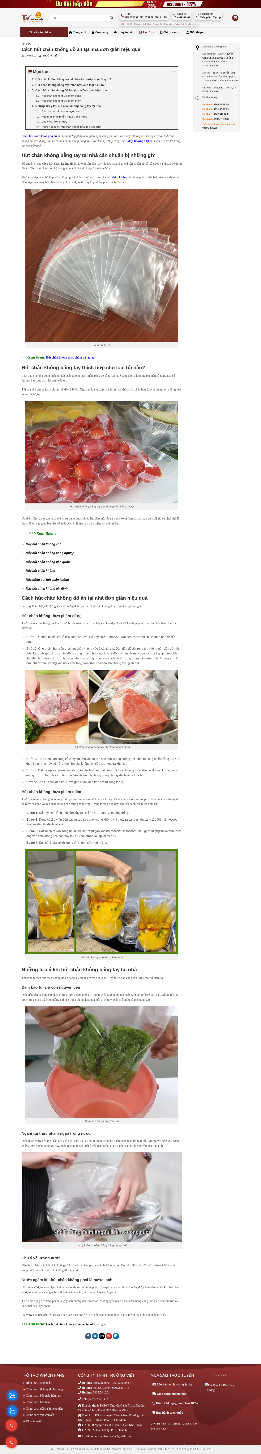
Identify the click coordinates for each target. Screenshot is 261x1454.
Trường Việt (51, 56)
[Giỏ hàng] (235, 18)
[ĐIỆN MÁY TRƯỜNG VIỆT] (33, 18)
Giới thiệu (196, 32)
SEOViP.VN (204, 1448)
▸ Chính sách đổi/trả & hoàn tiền (43, 1408)
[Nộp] (111, 18)
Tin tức (147, 32)
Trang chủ (79, 32)
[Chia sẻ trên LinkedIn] (116, 1336)
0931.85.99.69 (221, 109)
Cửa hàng (101, 32)
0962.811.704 (221, 114)
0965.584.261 (101, 1392)
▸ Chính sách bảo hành (37, 1402)
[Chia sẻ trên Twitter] (95, 1336)
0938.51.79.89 (221, 119)
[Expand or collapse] (173, 72)
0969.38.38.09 (221, 104)
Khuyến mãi (125, 32)
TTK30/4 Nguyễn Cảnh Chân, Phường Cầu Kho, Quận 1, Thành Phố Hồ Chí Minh (219, 76)
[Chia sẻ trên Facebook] (88, 1336)
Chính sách (170, 32)
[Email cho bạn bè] (102, 1336)
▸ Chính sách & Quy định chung (43, 1389)
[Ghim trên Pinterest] (109, 1336)
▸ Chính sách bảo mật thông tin (42, 1395)
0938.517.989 (101, 1387)
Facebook (219, 1375)
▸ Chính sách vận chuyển (39, 1414)
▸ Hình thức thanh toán (37, 1382)
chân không (119, 177)
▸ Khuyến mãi (32, 1421)
